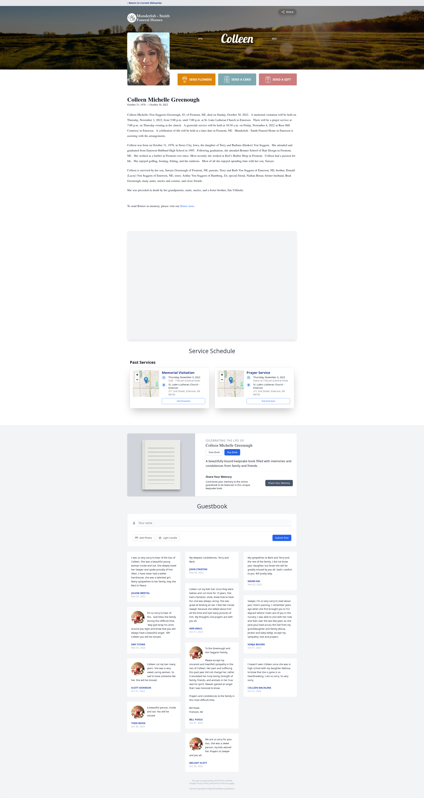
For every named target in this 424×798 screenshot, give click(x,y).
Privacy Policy (202, 783)
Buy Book (232, 452)
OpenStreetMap (215, 788)
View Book (214, 452)
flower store (187, 206)
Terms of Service (221, 783)
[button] (146, 380)
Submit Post (282, 537)
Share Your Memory (279, 483)
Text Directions (183, 401)
